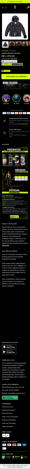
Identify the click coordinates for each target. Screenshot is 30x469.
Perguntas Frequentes (8, 410)
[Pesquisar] (6, 7)
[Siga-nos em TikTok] (7, 435)
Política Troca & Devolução (10, 416)
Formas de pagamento (10, 61)
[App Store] (9, 348)
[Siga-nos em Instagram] (4, 435)
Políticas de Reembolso (9, 420)
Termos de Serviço (7, 407)
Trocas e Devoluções (9, 223)
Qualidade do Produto (10, 251)
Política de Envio (7, 413)
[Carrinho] (27, 8)
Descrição (5, 144)
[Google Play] (9, 353)
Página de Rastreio (7, 426)
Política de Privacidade (9, 423)
